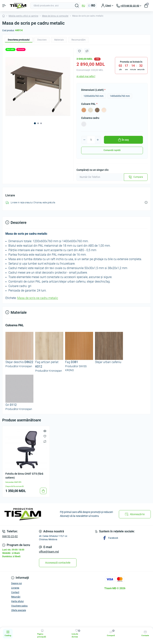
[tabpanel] (37, 86)
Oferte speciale (18, 610)
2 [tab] (38, 123)
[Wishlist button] (79, 51)
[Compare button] (87, 51)
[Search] (77, 5)
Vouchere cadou (19, 605)
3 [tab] (41, 123)
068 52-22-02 (10, 536)
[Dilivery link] (146, 202)
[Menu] (4, 5)
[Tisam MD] (25, 514)
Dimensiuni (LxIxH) (93, 89)
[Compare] (44, 441)
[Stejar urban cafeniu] (97, 110)
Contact (15, 592)
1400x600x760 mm (120, 96)
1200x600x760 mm (94, 96)
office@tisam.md (49, 551)
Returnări (15, 597)
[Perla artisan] (90, 110)
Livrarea (15, 588)
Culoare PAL (89, 103)
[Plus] (98, 140)
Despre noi (16, 583)
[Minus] (84, 140)
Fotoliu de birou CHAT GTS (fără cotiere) (24, 475)
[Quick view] (44, 430)
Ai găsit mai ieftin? (85, 76)
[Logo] (18, 6)
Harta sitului (17, 601)
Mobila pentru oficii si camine (23, 16)
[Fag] (83, 110)
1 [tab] (35, 123)
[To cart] (43, 491)
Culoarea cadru (90, 117)
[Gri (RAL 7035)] (83, 124)
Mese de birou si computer (55, 16)
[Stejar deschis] (104, 110)
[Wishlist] (44, 436)
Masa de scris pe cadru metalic (37, 298)
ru (83, 5)
